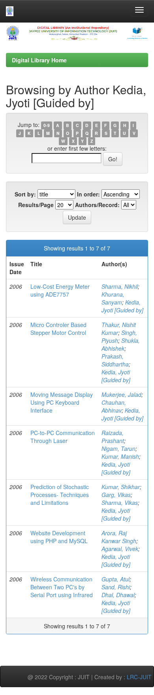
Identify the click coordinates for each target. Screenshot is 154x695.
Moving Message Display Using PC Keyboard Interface (61, 402)
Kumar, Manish (120, 456)
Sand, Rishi (115, 587)
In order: (88, 194)
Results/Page (36, 205)
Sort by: (25, 194)
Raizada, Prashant (112, 437)
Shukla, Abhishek (120, 344)
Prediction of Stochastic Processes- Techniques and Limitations (59, 494)
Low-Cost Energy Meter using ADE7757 (60, 290)
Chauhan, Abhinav (113, 406)
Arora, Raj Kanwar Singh (118, 537)
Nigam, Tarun (118, 448)
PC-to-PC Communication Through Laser (62, 437)
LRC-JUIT (139, 677)
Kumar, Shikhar (120, 487)
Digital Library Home (39, 60)
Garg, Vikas (116, 495)
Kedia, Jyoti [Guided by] (122, 306)
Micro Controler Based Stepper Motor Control (58, 328)
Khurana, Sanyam (112, 298)
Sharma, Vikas (119, 502)
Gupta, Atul (115, 579)
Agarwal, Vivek (119, 549)
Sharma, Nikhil (119, 286)
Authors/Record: (97, 205)
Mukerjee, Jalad (121, 394)
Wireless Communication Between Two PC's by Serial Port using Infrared (61, 587)
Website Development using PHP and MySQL (59, 537)
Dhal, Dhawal (118, 595)
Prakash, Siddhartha (115, 360)
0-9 (46, 125)
